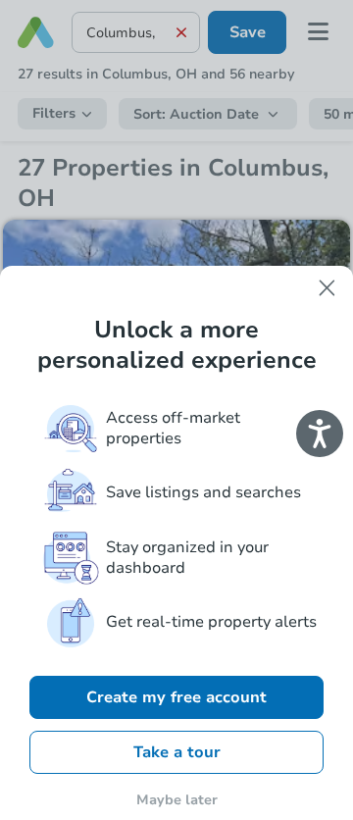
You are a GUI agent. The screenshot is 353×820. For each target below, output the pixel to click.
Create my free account (176, 697)
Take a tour (177, 752)
